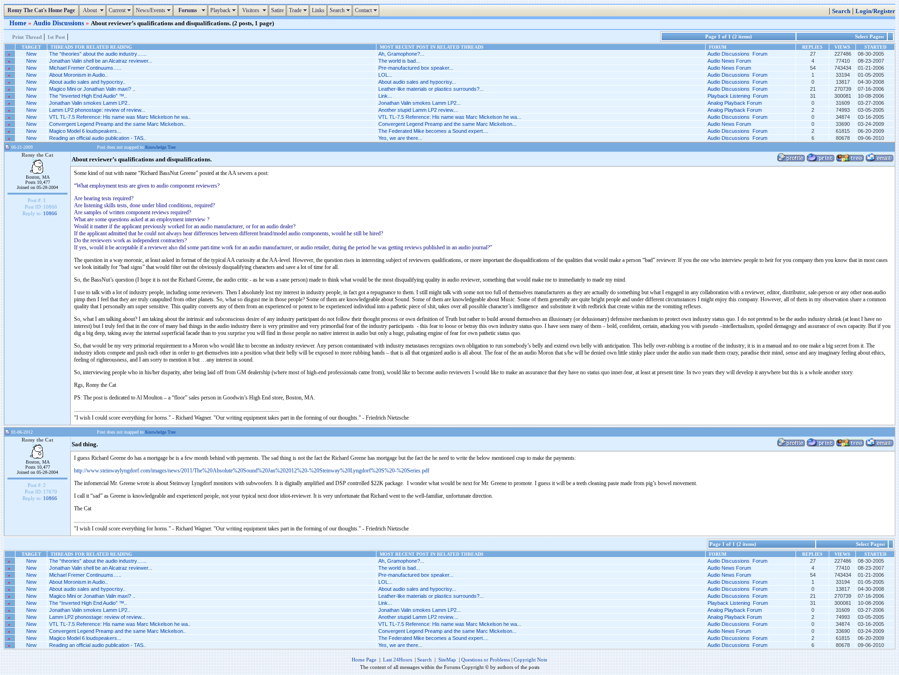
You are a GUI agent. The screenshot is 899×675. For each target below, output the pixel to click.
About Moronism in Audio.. (78, 75)
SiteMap (447, 659)
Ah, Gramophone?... (401, 54)
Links (318, 10)
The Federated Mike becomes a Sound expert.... (433, 131)
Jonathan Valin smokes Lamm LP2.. (89, 103)
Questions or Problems (485, 659)
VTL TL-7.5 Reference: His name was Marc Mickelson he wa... (449, 117)
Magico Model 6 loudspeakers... (85, 131)
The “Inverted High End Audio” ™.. (88, 96)
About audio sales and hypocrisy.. (87, 82)
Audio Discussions (59, 23)
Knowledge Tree (160, 147)
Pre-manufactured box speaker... (415, 68)
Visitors (254, 10)
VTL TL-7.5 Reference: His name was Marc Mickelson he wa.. (120, 117)
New (31, 54)
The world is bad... (399, 61)
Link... (385, 96)
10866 (50, 213)
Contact (367, 10)
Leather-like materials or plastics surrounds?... (431, 89)
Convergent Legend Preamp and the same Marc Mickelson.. (117, 124)
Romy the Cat (37, 155)
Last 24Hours (397, 659)
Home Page (364, 659)
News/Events (154, 10)
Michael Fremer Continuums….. (85, 68)
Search (341, 10)
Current (121, 10)
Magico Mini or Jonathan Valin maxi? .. (92, 89)
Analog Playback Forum (734, 103)
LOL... (385, 75)
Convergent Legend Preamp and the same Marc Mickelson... (447, 124)
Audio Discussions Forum (737, 54)
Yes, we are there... (400, 138)
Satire (277, 10)
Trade (299, 10)
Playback (224, 10)
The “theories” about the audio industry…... (98, 54)
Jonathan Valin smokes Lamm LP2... (419, 103)
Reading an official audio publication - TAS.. (97, 138)
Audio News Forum (729, 61)
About (93, 10)
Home (18, 23)
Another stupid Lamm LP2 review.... (418, 110)
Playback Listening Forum (737, 96)
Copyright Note (530, 659)
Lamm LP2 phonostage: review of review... (97, 110)
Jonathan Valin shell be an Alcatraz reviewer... (100, 61)
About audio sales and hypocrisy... (417, 82)
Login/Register (875, 11)
